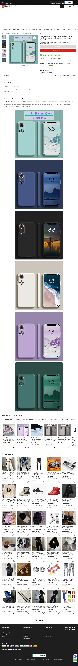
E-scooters (63, 29)
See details (59, 58)
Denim (57, 29)
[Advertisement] (39, 18)
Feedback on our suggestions (62, 75)
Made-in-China (15, 662)
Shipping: (42, 58)
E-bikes (68, 29)
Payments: (42, 63)
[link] (3, 33)
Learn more (63, 74)
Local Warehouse (6, 29)
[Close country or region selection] (75, 2)
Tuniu (10, 662)
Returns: (42, 60)
